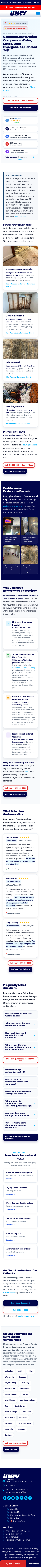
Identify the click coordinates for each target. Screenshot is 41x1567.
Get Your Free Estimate (20, 107)
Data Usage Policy (28, 1557)
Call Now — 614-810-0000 (21, 100)
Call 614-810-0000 (20, 1310)
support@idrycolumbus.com (19, 1481)
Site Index (14, 1518)
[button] (38, 13)
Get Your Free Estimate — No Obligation (17, 1137)
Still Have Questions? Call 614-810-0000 (20, 1060)
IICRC (27, 771)
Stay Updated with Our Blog (22, 1515)
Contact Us (15, 1512)
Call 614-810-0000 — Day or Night (19, 465)
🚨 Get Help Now (17, 1521)
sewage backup (30, 444)
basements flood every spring (23, 667)
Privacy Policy (23, 1554)
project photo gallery (12, 506)
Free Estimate (11, 1449)
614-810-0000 (20, 216)
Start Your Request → (20, 1303)
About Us (14, 1509)
